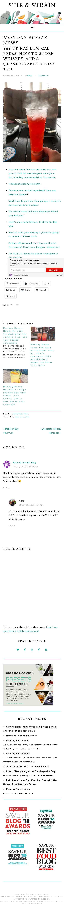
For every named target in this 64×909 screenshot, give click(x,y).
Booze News (18, 414)
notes (27, 417)
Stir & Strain (32, 5)
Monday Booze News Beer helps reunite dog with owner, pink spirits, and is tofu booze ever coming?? (14, 395)
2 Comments (43, 75)
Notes (26, 414)
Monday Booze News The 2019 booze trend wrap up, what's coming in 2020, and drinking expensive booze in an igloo (42, 355)
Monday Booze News (30, 744)
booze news (19, 417)
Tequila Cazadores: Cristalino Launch (27, 766)
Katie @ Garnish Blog (24, 462)
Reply (6, 487)
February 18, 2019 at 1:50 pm (31, 505)
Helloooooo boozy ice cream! (25, 183)
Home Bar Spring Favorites (21, 735)
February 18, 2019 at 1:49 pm (25, 467)
